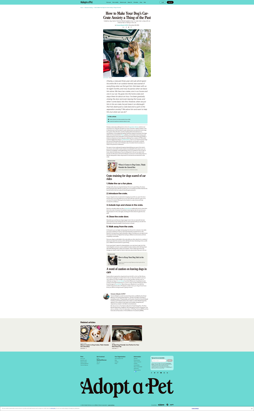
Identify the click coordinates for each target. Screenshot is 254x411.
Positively (120, 300)
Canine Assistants (140, 307)
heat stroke (118, 284)
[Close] (251, 408)
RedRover (123, 307)
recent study (121, 281)
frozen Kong (128, 208)
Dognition (138, 305)
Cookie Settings (111, 405)
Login (162, 2)
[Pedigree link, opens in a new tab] (167, 405)
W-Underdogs (130, 307)
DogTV (134, 305)
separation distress (134, 127)
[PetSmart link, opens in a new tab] (161, 405)
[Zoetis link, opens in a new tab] (172, 404)
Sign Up (170, 2)
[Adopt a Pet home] (86, 2)
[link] (123, 2)
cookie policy (53, 408)
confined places (126, 139)
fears (122, 134)
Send (170, 360)
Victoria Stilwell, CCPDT (122, 25)
